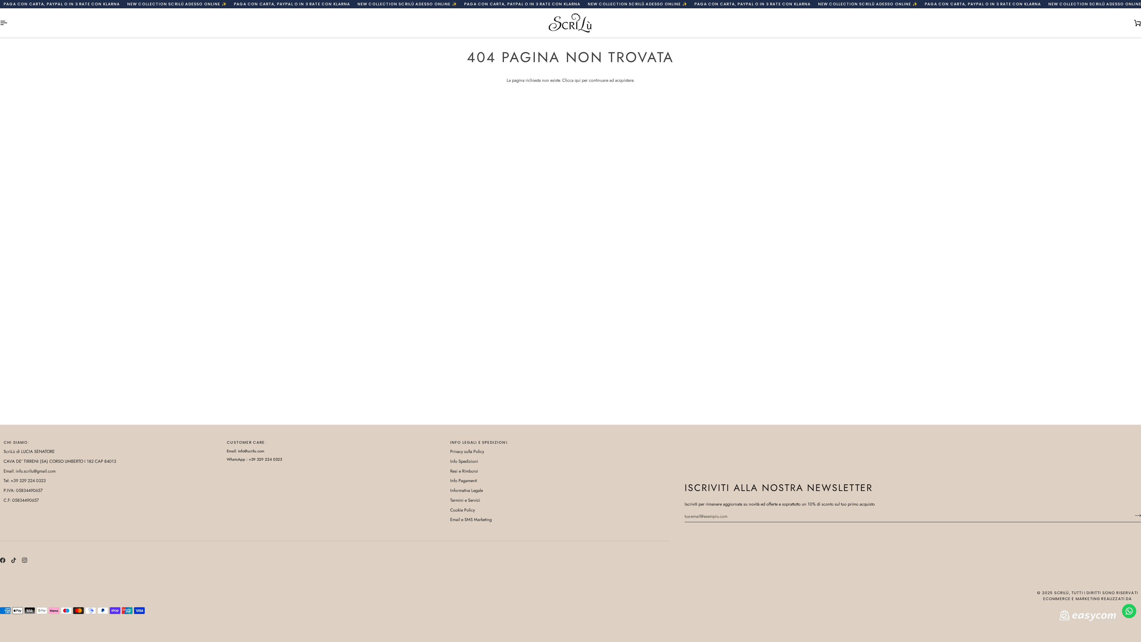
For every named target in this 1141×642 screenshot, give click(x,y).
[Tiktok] (13, 560)
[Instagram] (24, 560)
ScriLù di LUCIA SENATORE (29, 451)
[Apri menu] (9, 23)
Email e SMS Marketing (471, 519)
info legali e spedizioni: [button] (479, 442)
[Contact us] (1129, 611)
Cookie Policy (462, 510)
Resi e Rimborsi (464, 471)
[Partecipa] (1136, 515)
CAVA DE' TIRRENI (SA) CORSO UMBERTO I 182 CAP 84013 (60, 461)
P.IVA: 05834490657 (23, 490)
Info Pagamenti (463, 480)
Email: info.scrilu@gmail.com (30, 471)
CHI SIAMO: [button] (16, 442)
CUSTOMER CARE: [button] (246, 442)
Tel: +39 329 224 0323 (25, 480)
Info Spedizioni (464, 461)
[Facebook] (2, 560)
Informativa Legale (466, 490)
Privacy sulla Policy (467, 451)
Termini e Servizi (465, 500)
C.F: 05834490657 (21, 500)
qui (578, 80)
